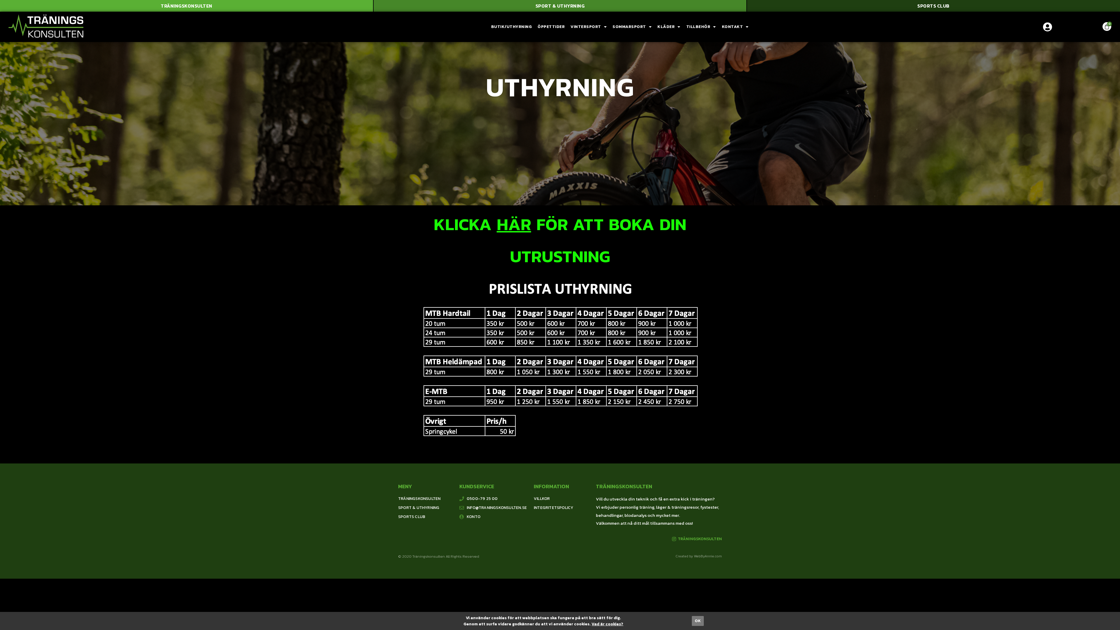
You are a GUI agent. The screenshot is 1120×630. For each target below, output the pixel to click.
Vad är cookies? (607, 624)
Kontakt (732, 27)
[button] (186, 6)
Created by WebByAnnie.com (699, 556)
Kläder (666, 27)
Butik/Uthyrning (511, 27)
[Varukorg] (1106, 26)
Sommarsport (629, 27)
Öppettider (551, 27)
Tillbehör (698, 27)
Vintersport (585, 27)
